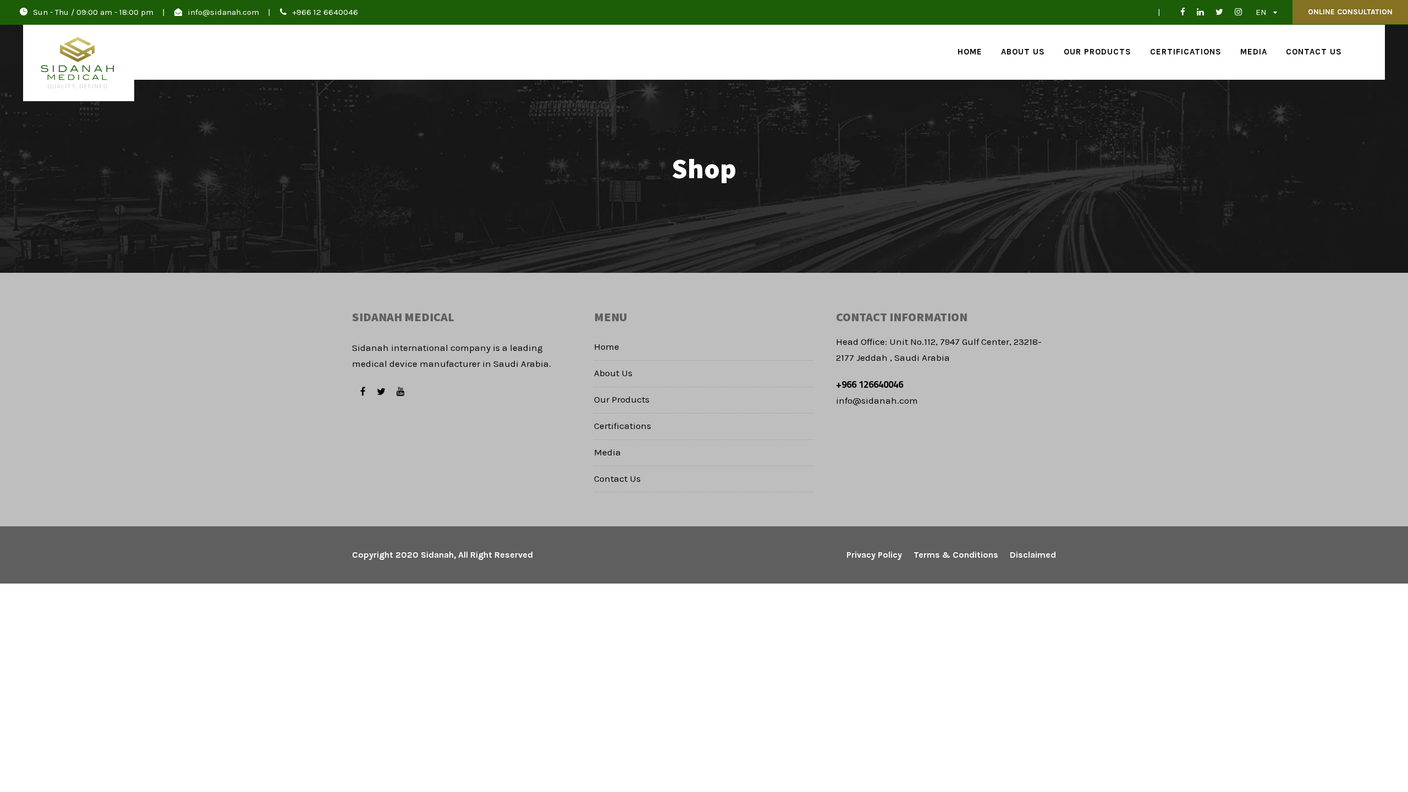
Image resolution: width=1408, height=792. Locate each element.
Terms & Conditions (956, 554)
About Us (1023, 52)
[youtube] (401, 392)
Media (1253, 52)
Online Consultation (1350, 11)
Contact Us (1314, 52)
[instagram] (1238, 12)
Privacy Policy (874, 554)
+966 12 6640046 (325, 12)
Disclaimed (1033, 554)
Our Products (1097, 52)
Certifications (1186, 52)
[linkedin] (1200, 12)
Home (970, 52)
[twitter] (1219, 12)
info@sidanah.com (223, 12)
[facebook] (1178, 12)
